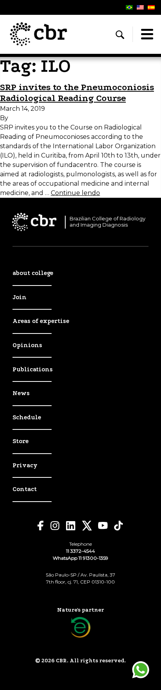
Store (21, 441)
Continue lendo (75, 193)
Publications (33, 369)
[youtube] (103, 525)
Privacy (25, 465)
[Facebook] (41, 525)
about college (33, 273)
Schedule (27, 417)
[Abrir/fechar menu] (147, 34)
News (21, 393)
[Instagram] (55, 525)
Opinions (27, 345)
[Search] (120, 34)
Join (20, 297)
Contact (25, 489)
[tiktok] (118, 525)
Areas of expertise (41, 321)
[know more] (80, 627)
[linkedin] (71, 525)
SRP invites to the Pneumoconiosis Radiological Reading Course (77, 93)
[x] (87, 525)
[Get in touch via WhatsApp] (141, 670)
